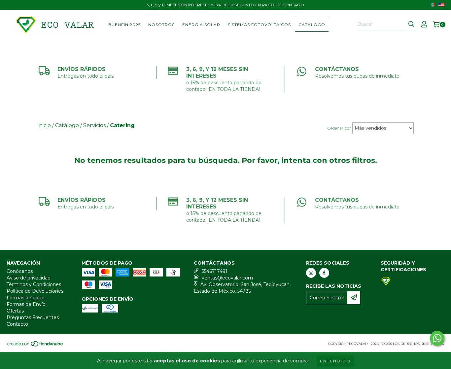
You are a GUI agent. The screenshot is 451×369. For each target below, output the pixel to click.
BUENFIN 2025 (124, 24)
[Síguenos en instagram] (311, 273)
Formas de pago (26, 298)
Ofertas (15, 311)
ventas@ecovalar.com (227, 278)
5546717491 (214, 271)
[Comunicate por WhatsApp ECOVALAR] (437, 338)
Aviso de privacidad (29, 278)
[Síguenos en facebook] (324, 273)
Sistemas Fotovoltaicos (259, 24)
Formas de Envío (26, 304)
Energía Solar (201, 24)
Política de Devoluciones (35, 291)
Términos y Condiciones (34, 284)
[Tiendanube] (35, 346)
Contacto (17, 324)
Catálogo (311, 24)
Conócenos (20, 271)
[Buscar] (411, 24)
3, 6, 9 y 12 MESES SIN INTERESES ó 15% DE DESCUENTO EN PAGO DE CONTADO (225, 4)
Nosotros (161, 24)
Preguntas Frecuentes (33, 317)
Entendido (335, 360)
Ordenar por (339, 128)
